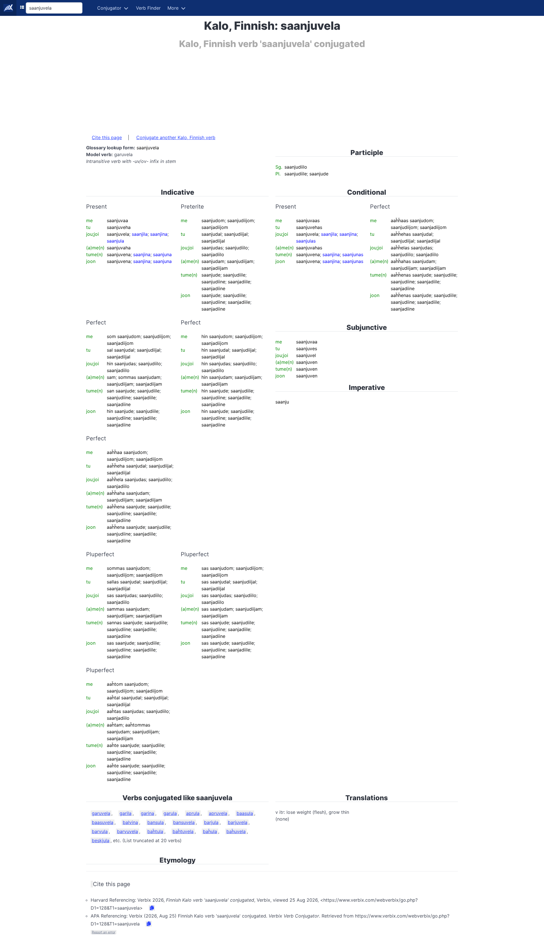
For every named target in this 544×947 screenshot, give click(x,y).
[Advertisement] (256, 88)
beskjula (100, 840)
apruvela (218, 813)
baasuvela (102, 822)
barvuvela (127, 831)
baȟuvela (236, 831)
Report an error (103, 932)
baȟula (210, 831)
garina (147, 813)
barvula (100, 831)
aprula (192, 813)
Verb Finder (148, 8)
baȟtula (155, 831)
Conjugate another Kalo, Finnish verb (175, 137)
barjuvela (237, 822)
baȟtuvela (183, 831)
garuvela (101, 813)
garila (125, 813)
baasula (245, 813)
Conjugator (109, 8)
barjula (211, 822)
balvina (130, 822)
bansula (155, 822)
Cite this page (107, 137)
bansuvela (184, 822)
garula (170, 813)
